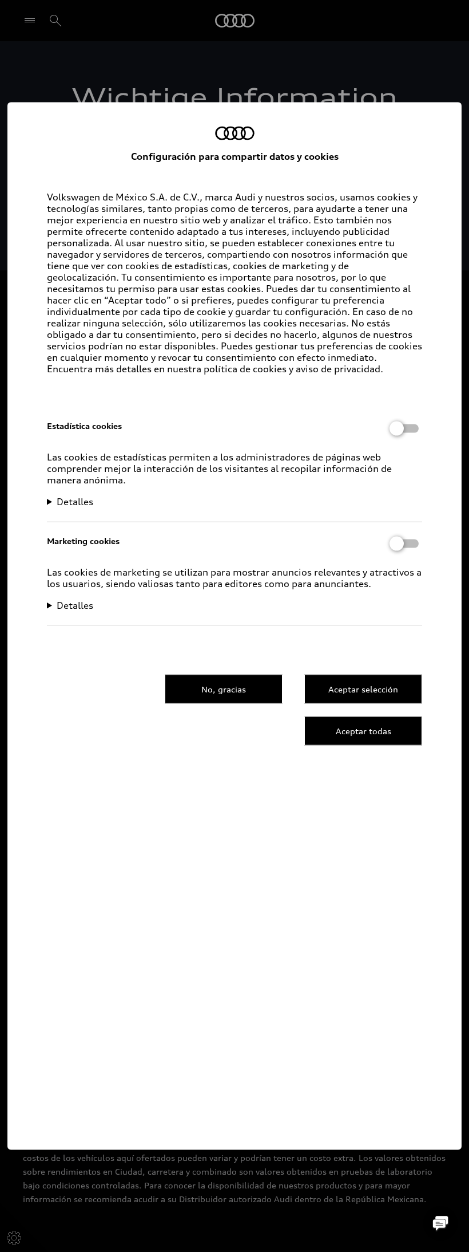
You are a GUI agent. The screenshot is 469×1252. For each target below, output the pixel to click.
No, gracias (223, 689)
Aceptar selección (363, 689)
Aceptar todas (363, 730)
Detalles (75, 501)
